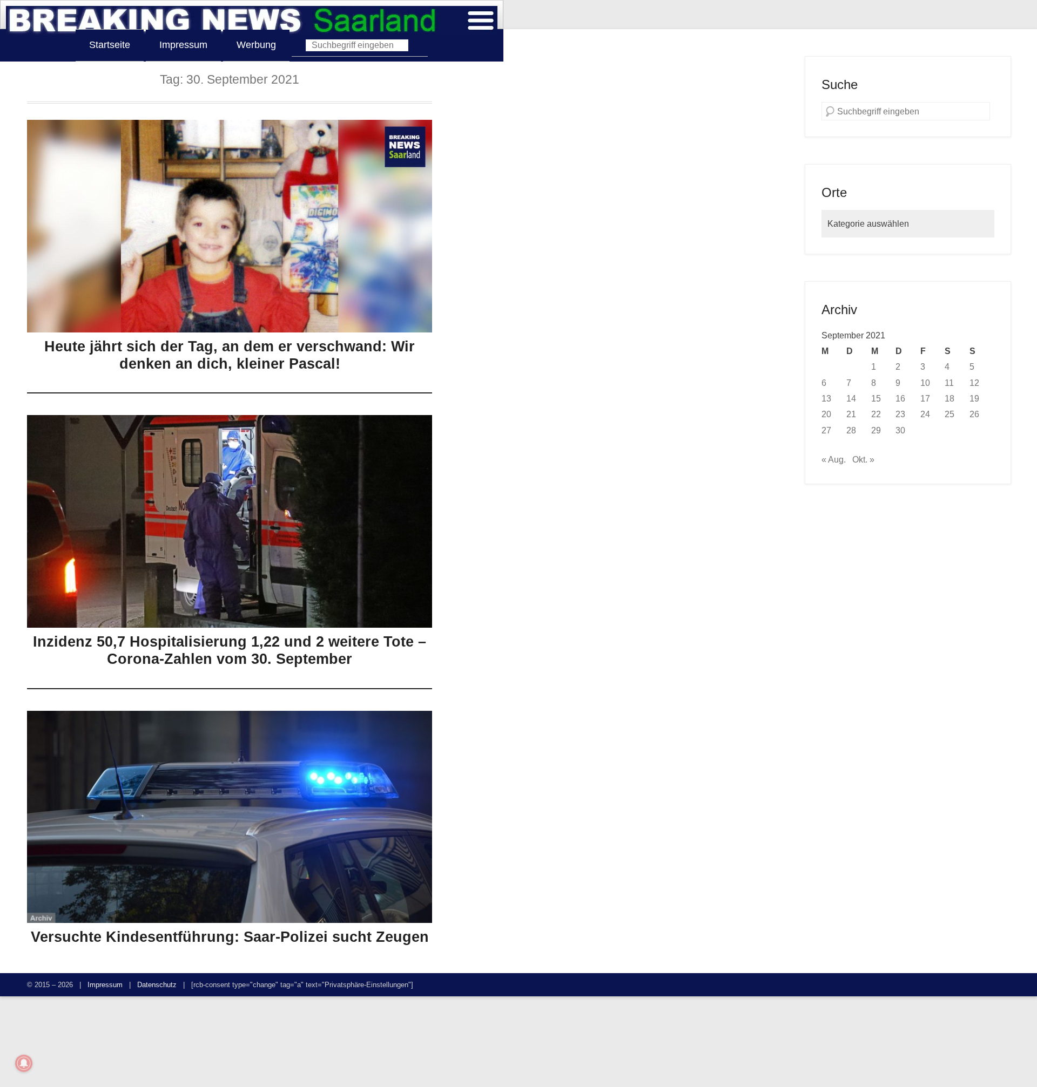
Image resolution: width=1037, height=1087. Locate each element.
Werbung (256, 44)
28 (851, 430)
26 (974, 414)
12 (974, 383)
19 (974, 398)
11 (949, 383)
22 (876, 414)
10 (925, 383)
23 (900, 414)
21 (851, 414)
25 (949, 414)
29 (876, 430)
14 (851, 398)
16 (900, 398)
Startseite (109, 44)
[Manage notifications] (23, 1063)
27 (826, 430)
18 (949, 398)
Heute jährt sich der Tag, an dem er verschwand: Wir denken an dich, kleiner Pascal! (229, 355)
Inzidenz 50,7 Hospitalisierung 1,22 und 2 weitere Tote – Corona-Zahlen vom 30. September (229, 650)
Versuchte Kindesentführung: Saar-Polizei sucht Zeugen (230, 937)
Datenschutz (157, 985)
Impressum (183, 44)
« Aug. (833, 459)
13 (826, 398)
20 (826, 414)
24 (925, 414)
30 (900, 430)
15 (876, 398)
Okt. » (863, 459)
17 (925, 398)
